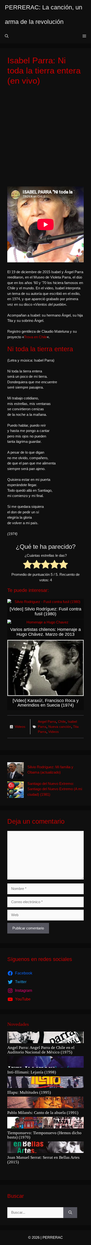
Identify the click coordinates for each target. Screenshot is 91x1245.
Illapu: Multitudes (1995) (29, 1092)
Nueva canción (59, 726)
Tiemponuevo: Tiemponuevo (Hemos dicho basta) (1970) (44, 1135)
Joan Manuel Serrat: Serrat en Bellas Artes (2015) (43, 1159)
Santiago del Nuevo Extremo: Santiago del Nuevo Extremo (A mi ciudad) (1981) (54, 788)
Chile (62, 721)
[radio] (27, 565)
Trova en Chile (35, 337)
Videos (20, 726)
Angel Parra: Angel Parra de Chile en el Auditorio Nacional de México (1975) (40, 1050)
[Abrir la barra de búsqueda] (6, 36)
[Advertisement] (45, 136)
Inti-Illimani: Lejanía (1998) (31, 1072)
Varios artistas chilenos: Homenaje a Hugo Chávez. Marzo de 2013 (45, 632)
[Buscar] (70, 1212)
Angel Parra (47, 721)
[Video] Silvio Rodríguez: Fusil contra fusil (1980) (45, 611)
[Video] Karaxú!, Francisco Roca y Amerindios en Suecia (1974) (46, 703)
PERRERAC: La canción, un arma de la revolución (43, 14)
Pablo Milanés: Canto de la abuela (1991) (42, 1113)
